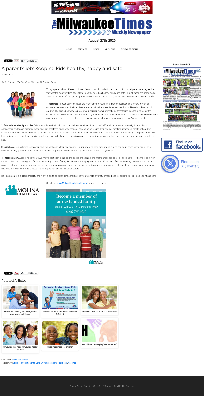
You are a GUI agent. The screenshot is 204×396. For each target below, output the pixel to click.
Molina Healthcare (59, 363)
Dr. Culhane (46, 363)
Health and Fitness (20, 360)
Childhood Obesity (21, 363)
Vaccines (72, 363)
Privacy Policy (76, 386)
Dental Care (35, 363)
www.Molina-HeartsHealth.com (72, 183)
